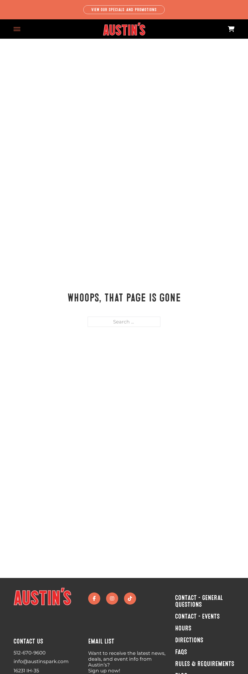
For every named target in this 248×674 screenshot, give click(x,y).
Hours (183, 628)
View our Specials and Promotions (124, 9)
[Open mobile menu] (17, 29)
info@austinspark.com (41, 661)
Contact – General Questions (199, 601)
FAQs (181, 652)
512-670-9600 (30, 653)
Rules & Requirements (204, 664)
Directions (189, 640)
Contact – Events (197, 616)
